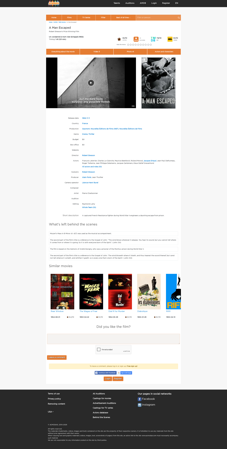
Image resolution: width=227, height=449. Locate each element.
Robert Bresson (88, 155)
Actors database (100, 413)
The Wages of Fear (88, 311)
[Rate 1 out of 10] (128, 45)
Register (166, 3)
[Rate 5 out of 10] (138, 45)
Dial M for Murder (117, 311)
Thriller (91, 134)
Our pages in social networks (154, 394)
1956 (84, 118)
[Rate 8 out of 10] (145, 45)
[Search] (179, 18)
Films (69, 17)
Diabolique (142, 311)
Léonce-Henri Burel (90, 182)
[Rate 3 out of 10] (133, 45)
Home (53, 17)
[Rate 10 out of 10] (150, 45)
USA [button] (50, 412)
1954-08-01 (55, 317)
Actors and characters (164, 51)
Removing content (56, 404)
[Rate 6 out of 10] (140, 45)
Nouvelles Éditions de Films (130, 129)
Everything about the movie (63, 51)
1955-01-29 (141, 317)
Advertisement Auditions (104, 403)
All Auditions (99, 394)
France (85, 123)
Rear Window (57, 311)
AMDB (143, 3)
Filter (103, 17)
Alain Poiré (86, 177)
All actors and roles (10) (92, 166)
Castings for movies (102, 398)
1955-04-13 (170, 317)
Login (154, 3)
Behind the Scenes (101, 417)
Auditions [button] (129, 3)
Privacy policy (54, 399)
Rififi (168, 311)
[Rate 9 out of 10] (148, 45)
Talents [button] (117, 3)
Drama (85, 134)
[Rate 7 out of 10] (143, 45)
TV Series (86, 17)
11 (87, 118)
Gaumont (86, 129)
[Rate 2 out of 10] (130, 45)
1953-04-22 (84, 317)
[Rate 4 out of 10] (135, 45)
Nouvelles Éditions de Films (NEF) (105, 129)
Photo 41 (130, 51)
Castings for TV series (103, 408)
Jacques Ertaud (150, 161)
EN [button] (176, 3)
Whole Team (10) (89, 207)
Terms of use (54, 394)
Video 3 (97, 51)
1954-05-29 (113, 317)
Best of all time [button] (122, 17)
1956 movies (62, 22)
